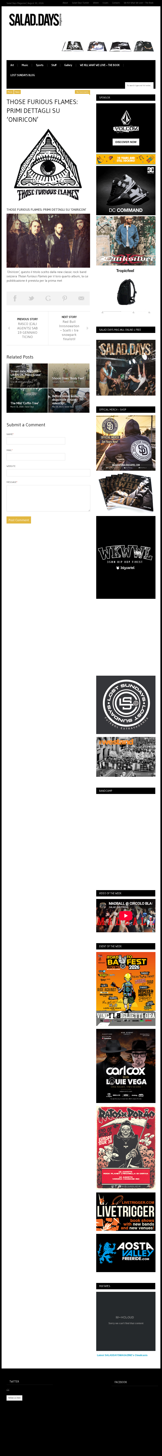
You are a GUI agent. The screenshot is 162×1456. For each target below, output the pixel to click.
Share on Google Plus (48, 298)
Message (12, 482)
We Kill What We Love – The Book (139, 2)
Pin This (65, 298)
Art (12, 65)
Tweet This (31, 298)
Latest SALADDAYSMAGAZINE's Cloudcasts (122, 1355)
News (17, 92)
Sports (39, 65)
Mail (10, 450)
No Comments (82, 92)
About (65, 2)
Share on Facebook (15, 298)
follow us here (14, 1397)
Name (10, 434)
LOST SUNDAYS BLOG (22, 75)
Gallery (68, 65)
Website (11, 466)
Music (25, 65)
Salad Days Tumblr (80, 2)
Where (96, 2)
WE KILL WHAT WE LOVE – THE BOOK (100, 65)
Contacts (116, 2)
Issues (105, 2)
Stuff (53, 65)
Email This (81, 298)
